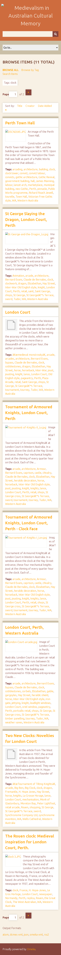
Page (6, 94)
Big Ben (18, 787)
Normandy (11, 898)
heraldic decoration (25, 480)
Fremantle (11, 791)
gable (50, 691)
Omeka (31, 949)
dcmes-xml (16, 934)
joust (50, 370)
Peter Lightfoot (46, 803)
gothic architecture (26, 177)
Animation (18, 275)
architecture (31, 169)
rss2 (46, 934)
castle (38, 472)
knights (34, 488)
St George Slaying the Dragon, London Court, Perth (26, 220)
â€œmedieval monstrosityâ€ (29, 354)
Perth (32, 188)
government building (17, 181)
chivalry (47, 472)
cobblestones (13, 366)
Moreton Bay (28, 803)
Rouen (24, 807)
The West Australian (24, 901)
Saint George (42, 291)
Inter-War (41, 370)
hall (33, 181)
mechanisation (30, 799)
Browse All (11, 70)
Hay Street (48, 283)
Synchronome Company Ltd (21, 815)
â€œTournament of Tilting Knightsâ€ (34, 783)
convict (24, 173)
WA (14, 200)
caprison (28, 472)
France (23, 890)
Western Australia (27, 200)
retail (24, 291)
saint (31, 291)
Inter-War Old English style (20, 287)
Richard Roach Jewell (41, 192)
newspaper (45, 894)
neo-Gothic (21, 188)
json (26, 934)
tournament (12, 389)
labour (9, 184)
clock (52, 169)
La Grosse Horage (33, 795)
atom (6, 934)
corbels (26, 691)
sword (8, 299)
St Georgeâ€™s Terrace (40, 295)
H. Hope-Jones (37, 890)
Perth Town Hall (20, 123)
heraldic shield (40, 695)
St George (19, 295)
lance (27, 374)
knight (41, 287)
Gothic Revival (46, 177)
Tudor (17, 299)
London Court (17, 312)
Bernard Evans (13, 279)
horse (17, 370)
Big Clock (30, 787)
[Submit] (55, 34)
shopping (35, 807)
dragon (22, 283)
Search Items (10, 73)
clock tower (11, 173)
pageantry (27, 378)
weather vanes (13, 722)
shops (8, 295)
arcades (9, 358)
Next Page (28, 92)
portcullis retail (21, 710)
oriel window (29, 706)
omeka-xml (36, 934)
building (43, 169)
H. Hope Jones (27, 791)
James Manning (45, 181)
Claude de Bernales (35, 279)
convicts (9, 177)
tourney (24, 389)
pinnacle (42, 188)
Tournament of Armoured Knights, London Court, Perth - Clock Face (28, 523)
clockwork (11, 283)
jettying (16, 702)
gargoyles (11, 695)
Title (20, 105)
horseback (28, 370)
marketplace (35, 184)
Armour (41, 468)
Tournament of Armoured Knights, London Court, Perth (28, 413)
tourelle (9, 196)
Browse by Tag (30, 70)
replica (30, 898)
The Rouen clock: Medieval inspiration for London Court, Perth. (29, 842)
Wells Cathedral (31, 819)
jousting (9, 374)
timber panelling (14, 718)
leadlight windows (40, 702)
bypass (9, 362)
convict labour (37, 173)
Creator (30, 105)
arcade (29, 275)
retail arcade (12, 807)
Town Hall (21, 196)
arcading (17, 169)
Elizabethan (34, 283)
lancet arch (20, 184)
